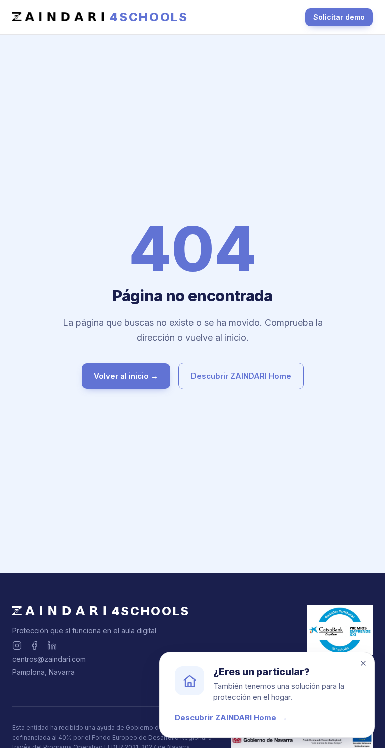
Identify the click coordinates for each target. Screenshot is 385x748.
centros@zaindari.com (49, 659)
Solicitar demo (339, 17)
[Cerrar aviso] (363, 663)
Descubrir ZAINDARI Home (241, 376)
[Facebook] (34, 645)
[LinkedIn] (52, 645)
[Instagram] (17, 645)
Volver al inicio (126, 376)
